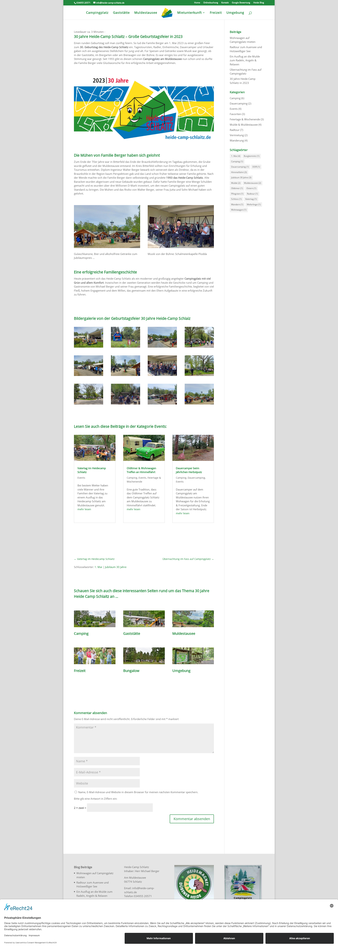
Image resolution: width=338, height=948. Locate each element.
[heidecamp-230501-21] (162, 347)
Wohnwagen (238, 209)
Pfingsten (237, 193)
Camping (132, 477)
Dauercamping (196, 477)
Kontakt (225, 3)
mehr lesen (84, 509)
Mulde (235, 182)
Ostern (251, 188)
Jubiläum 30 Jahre (115, 567)
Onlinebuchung (210, 3)
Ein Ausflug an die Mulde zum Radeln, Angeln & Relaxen (245, 60)
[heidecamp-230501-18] (88, 376)
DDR (256, 166)
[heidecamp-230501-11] (125, 376)
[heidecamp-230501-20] (199, 404)
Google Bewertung (241, 3)
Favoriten (235, 114)
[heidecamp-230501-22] (162, 404)
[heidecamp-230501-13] (125, 347)
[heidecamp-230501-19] (199, 376)
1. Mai (98, 567)
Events (81, 477)
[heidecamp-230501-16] (162, 376)
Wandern (237, 204)
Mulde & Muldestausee (244, 124)
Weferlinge (254, 204)
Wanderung (237, 140)
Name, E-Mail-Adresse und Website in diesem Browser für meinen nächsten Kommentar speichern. (138, 792)
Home (197, 3)
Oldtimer (237, 188)
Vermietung (237, 135)
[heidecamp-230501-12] (125, 404)
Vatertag (251, 198)
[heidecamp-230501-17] (88, 347)
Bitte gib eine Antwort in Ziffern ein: (95, 798)
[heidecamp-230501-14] (88, 404)
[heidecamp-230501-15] (199, 347)
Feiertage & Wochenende (245, 119)
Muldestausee (252, 182)
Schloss (236, 198)
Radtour (234, 130)
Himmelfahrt (239, 172)
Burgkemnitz (251, 156)
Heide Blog (258, 3)
